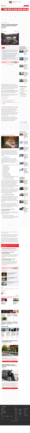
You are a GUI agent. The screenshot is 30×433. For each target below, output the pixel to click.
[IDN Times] (3, 5)
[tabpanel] (10, 54)
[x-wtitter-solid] (15, 62)
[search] (22, 5)
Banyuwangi (3, 85)
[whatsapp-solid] (12, 62)
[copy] (17, 62)
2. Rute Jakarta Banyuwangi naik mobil (7, 101)
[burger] (28, 7)
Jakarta (7, 84)
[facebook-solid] (14, 62)
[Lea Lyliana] (2, 293)
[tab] (4, 48)
